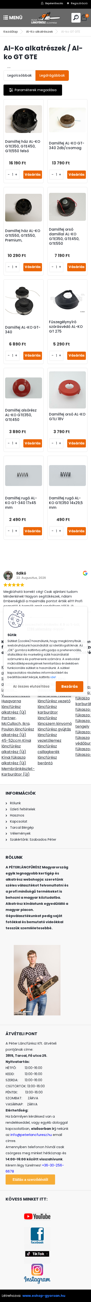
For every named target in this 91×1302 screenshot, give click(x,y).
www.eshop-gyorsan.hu (43, 1295)
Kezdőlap (11, 31)
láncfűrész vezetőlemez (49, 737)
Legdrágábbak (52, 75)
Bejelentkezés (54, 3)
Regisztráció (79, 3)
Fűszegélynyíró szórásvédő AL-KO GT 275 (66, 327)
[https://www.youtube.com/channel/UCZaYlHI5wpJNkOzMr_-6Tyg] (37, 1215)
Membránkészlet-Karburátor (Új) (18, 771)
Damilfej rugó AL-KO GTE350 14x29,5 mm (66, 503)
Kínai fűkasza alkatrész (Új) (13, 760)
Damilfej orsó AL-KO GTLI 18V (67, 416)
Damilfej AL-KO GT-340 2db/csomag (66, 145)
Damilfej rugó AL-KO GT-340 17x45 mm (21, 503)
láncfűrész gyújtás (54, 729)
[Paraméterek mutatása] (33, 90)
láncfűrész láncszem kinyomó (55, 720)
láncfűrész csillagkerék (49, 748)
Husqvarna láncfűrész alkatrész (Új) (13, 706)
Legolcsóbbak (19, 75)
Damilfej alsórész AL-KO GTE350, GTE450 (21, 415)
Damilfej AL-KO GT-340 (22, 329)
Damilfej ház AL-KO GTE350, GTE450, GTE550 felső (22, 146)
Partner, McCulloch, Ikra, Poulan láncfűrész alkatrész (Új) (17, 726)
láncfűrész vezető (54, 701)
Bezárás (69, 686)
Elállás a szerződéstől (30, 1180)
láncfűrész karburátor (48, 709)
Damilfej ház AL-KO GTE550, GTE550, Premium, (22, 236)
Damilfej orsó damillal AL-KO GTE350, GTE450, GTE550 (64, 236)
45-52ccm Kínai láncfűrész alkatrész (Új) (16, 746)
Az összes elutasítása (31, 686)
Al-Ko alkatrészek (39, 31)
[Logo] (45, 18)
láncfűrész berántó (47, 760)
